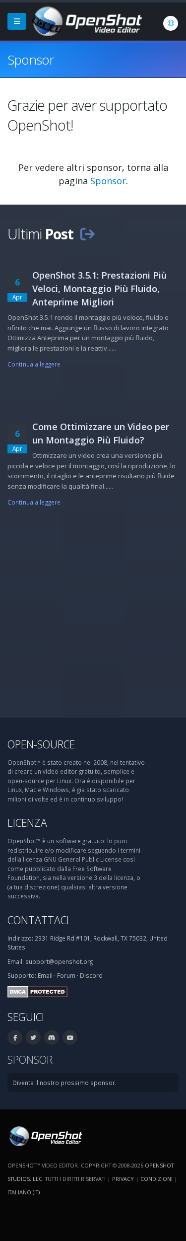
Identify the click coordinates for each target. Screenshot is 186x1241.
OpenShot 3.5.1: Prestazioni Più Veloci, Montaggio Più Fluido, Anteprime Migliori (99, 288)
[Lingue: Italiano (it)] (170, 23)
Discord (91, 975)
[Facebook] (14, 1037)
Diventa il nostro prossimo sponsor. (64, 1083)
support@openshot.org (59, 961)
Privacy (123, 1178)
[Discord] (51, 1037)
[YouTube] (69, 1037)
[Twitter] (33, 1037)
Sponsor (108, 181)
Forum (66, 975)
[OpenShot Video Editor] (86, 20)
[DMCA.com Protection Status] (37, 991)
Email (45, 975)
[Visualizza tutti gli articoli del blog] (87, 233)
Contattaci (38, 920)
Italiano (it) (23, 1192)
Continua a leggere (34, 364)
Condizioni (156, 1178)
